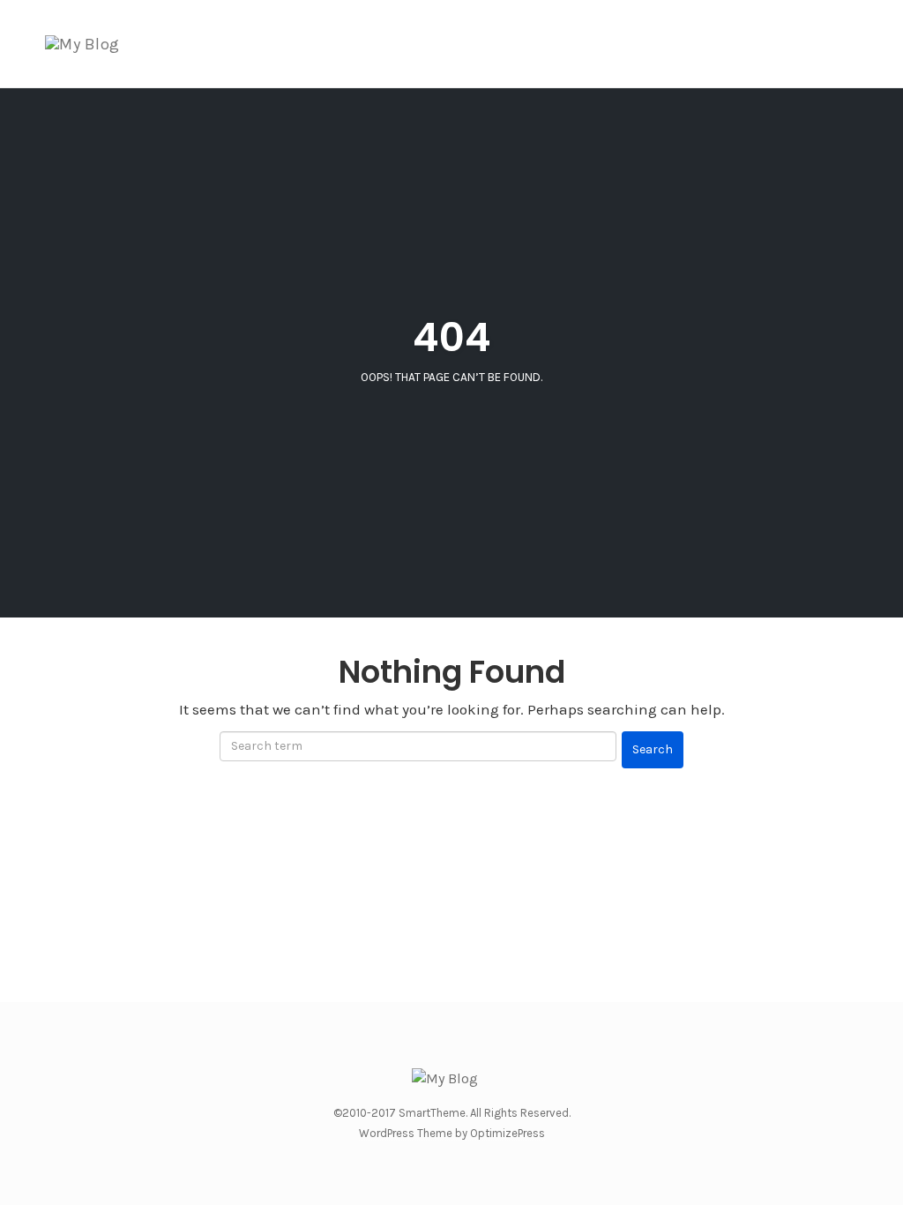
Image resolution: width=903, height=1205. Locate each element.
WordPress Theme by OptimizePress (452, 1133)
